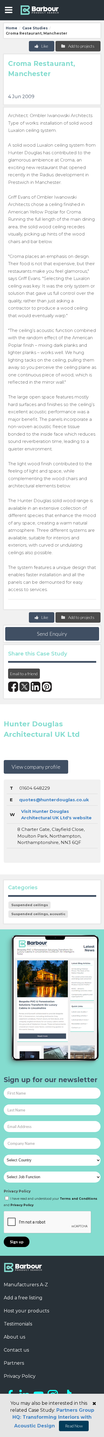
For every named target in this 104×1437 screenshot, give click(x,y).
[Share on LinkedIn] (36, 687)
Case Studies (35, 28)
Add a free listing (23, 1298)
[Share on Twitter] (24, 687)
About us (14, 1337)
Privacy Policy (17, 1191)
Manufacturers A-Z (26, 1284)
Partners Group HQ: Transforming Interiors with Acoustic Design (53, 1418)
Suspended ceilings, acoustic (38, 914)
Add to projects (80, 46)
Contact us (16, 1350)
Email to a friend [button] (24, 673)
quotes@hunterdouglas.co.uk (54, 799)
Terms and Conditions (78, 1199)
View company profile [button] (36, 767)
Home (11, 28)
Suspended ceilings (29, 905)
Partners (14, 1363)
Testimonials (18, 1324)
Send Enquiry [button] (52, 634)
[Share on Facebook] (13, 687)
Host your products (26, 1311)
